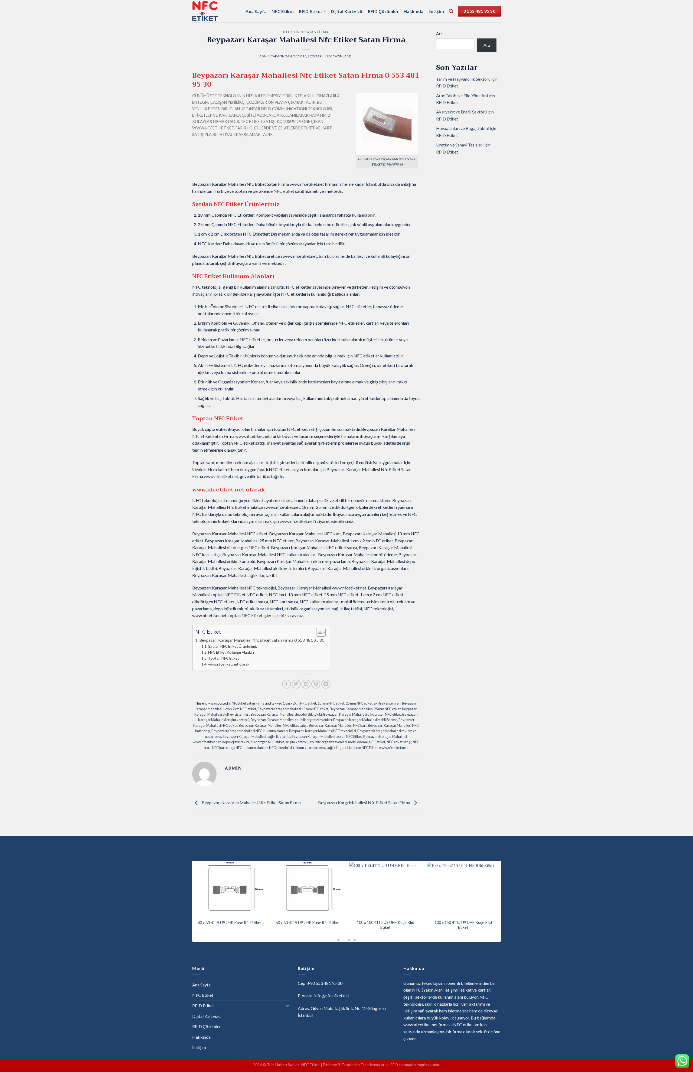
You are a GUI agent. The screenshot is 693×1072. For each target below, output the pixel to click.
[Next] (508, 886)
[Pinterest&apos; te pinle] (315, 684)
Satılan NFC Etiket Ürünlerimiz (232, 646)
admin (264, 56)
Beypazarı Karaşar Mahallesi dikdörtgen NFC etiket (362, 714)
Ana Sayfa (256, 11)
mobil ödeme (358, 742)
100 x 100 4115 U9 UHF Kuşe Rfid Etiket (385, 925)
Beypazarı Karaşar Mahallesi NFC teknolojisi (322, 731)
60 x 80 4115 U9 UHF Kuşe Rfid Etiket (308, 922)
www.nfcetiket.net (393, 747)
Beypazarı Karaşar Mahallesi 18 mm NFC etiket (292, 709)
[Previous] (185, 886)
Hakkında (414, 11)
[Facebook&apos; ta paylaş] (286, 684)
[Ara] (451, 11)
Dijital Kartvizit (347, 11)
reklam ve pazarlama (309, 747)
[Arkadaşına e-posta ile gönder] (306, 684)
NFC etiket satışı (399, 742)
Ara (439, 33)
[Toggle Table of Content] (318, 632)
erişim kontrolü (296, 742)
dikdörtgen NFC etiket (267, 742)
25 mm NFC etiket (359, 703)
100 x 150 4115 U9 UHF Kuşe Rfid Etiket (463, 925)
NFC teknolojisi (280, 747)
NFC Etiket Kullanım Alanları (231, 652)
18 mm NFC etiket (331, 703)
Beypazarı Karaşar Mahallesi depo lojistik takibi (286, 714)
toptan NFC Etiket (364, 747)
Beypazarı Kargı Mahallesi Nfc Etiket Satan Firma (364, 802)
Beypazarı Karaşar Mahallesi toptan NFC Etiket (327, 736)
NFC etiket (283, 191)
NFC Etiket (283, 11)
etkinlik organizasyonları (328, 742)
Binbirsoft (332, 1065)
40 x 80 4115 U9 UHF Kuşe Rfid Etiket (230, 922)
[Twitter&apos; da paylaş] (296, 684)
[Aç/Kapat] (287, 1005)
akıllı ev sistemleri (387, 703)
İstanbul (373, 184)
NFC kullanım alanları (252, 747)
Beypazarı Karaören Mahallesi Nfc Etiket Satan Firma (251, 802)
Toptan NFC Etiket (223, 658)
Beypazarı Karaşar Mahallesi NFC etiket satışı (273, 725)
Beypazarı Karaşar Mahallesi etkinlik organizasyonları (291, 720)
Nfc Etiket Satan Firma (305, 32)
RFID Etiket (310, 11)
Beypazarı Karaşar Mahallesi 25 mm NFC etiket (365, 709)
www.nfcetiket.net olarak (228, 664)
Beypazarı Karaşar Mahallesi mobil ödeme (365, 720)
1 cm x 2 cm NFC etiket (299, 703)
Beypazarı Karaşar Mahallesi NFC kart (338, 725)
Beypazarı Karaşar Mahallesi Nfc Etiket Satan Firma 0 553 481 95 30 (261, 640)
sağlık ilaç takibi (338, 747)
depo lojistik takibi (235, 742)
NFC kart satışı (223, 747)
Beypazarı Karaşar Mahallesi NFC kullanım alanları (249, 731)
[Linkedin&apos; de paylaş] (325, 684)
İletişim (436, 11)
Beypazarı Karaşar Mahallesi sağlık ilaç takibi (256, 736)
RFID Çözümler (383, 11)
